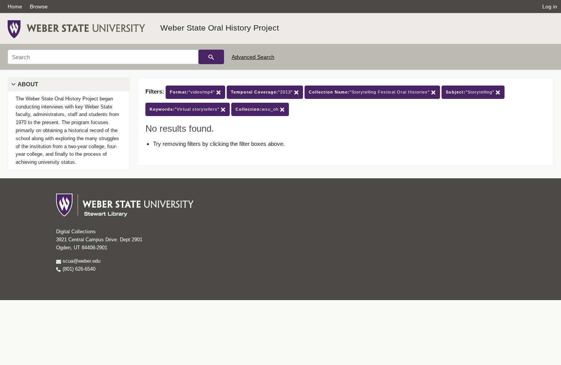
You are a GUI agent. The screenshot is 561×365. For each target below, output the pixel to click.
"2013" (262, 92)
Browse (39, 6)
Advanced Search (253, 57)
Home (15, 6)
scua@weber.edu (80, 261)
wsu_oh (257, 109)
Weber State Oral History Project (219, 27)
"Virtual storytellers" (185, 109)
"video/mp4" (193, 92)
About (28, 84)
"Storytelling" (471, 92)
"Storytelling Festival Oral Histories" (370, 92)
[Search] (211, 57)
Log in (549, 6)
